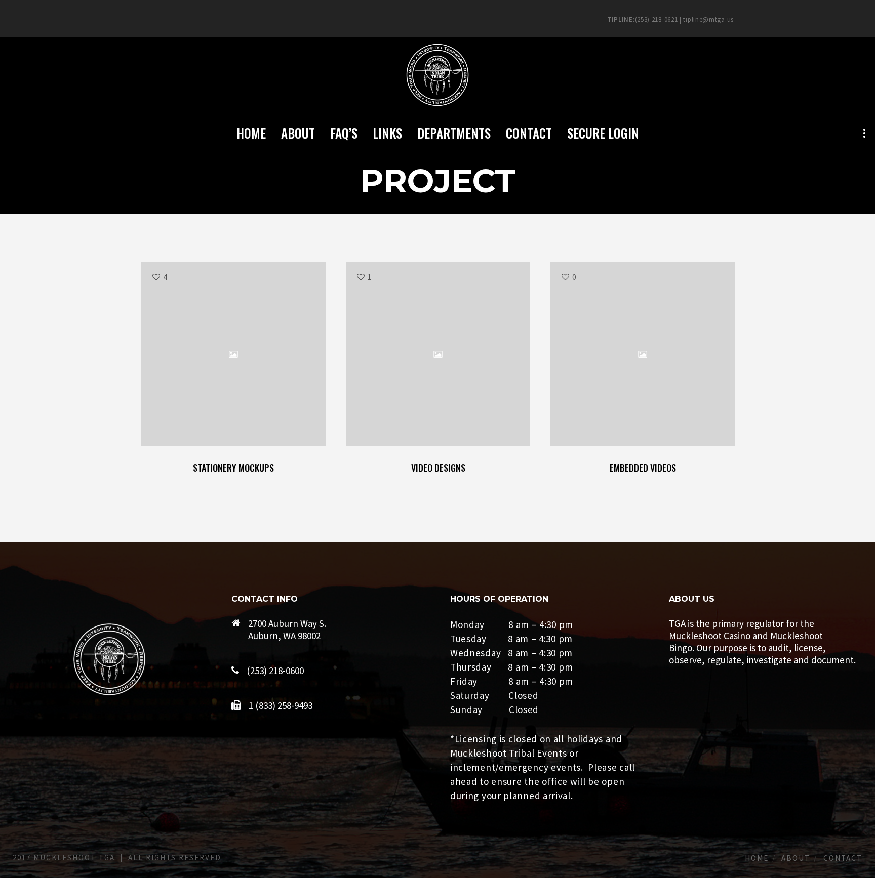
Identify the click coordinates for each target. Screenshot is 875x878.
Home (757, 858)
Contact (842, 858)
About (795, 858)
